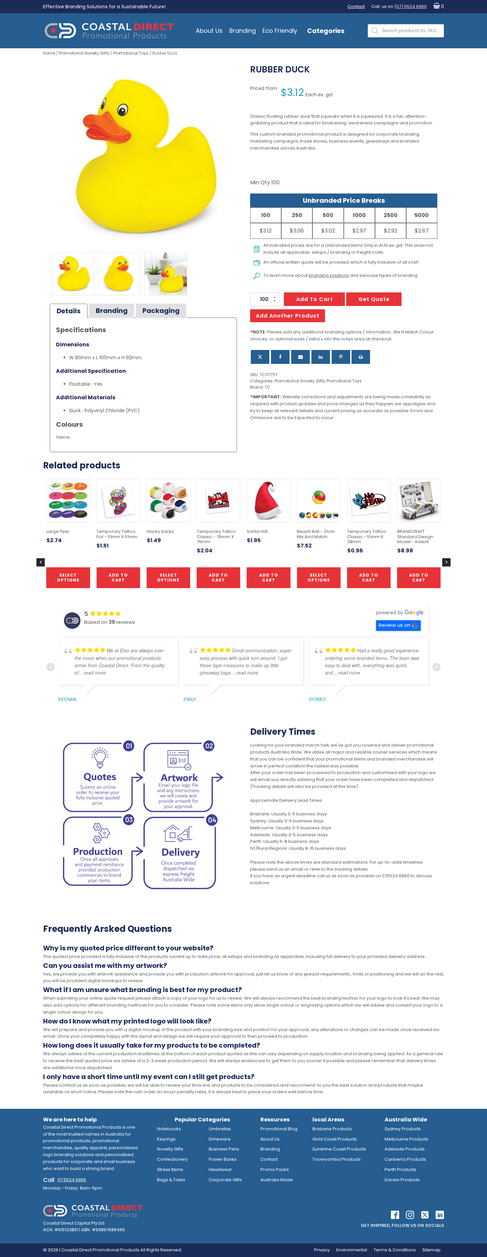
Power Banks (223, 1159)
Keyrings (166, 1139)
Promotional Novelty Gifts (84, 53)
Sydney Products (403, 1129)
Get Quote (374, 299)
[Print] (361, 357)
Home (49, 53)
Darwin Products (402, 1180)
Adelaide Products (405, 1149)
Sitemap (431, 1250)
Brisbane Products (332, 1129)
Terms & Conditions (395, 1250)
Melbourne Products (406, 1139)
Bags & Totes (171, 1180)
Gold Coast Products (334, 1139)
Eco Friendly (279, 30)
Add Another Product (287, 316)
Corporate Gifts (225, 1180)
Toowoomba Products (336, 1159)
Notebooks (169, 1129)
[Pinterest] (341, 357)
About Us (209, 30)
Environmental (351, 1250)
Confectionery (172, 1159)
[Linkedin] (320, 357)
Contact (356, 6)
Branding (242, 30)
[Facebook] (280, 357)
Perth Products (400, 1169)
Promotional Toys (130, 53)
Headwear (220, 1169)
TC (267, 387)
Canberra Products (405, 1159)
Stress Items (170, 1169)
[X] (260, 357)
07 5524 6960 (72, 1180)
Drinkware (220, 1139)
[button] (437, 6)
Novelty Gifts (170, 1149)
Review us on (394, 625)
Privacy (322, 1250)
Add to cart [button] (218, 577)
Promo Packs (274, 1169)
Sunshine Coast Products (339, 1149)
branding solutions (329, 275)
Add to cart (314, 299)
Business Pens (224, 1149)
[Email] (300, 357)
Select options (318, 577)
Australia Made (276, 1180)
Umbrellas (220, 1129)
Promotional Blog (279, 1129)
